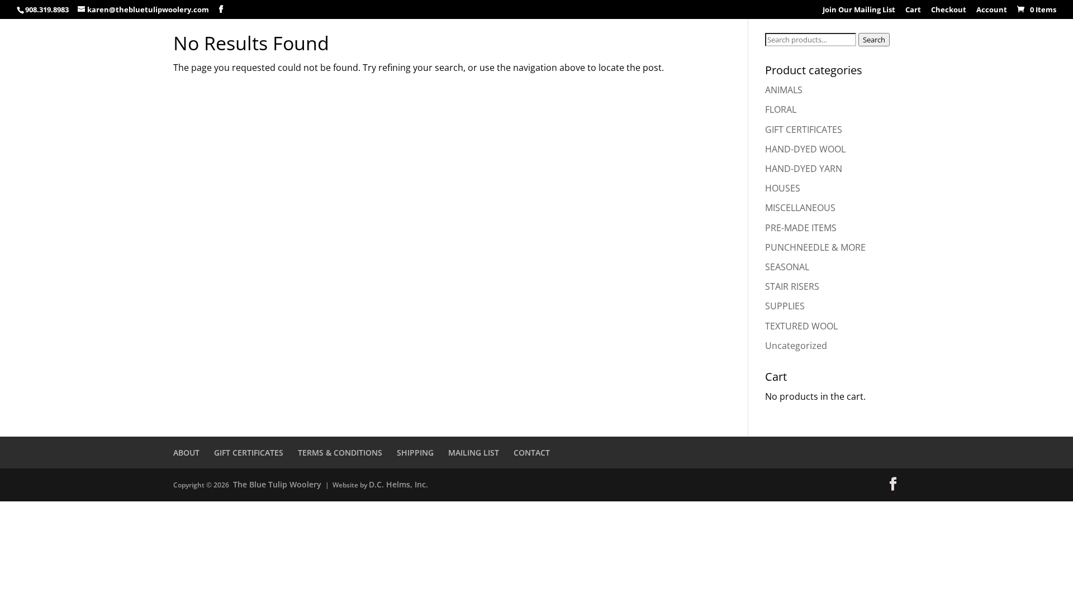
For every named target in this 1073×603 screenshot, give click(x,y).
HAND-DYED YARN (803, 168)
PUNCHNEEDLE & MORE (815, 247)
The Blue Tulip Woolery (277, 484)
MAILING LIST (473, 452)
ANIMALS (784, 90)
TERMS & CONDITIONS (340, 452)
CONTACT (532, 452)
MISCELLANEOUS (800, 208)
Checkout (948, 10)
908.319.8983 (47, 9)
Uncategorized (796, 345)
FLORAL (780, 109)
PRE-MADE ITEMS (801, 228)
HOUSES (782, 188)
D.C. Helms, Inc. (398, 484)
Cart (913, 10)
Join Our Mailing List (859, 10)
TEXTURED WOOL (801, 326)
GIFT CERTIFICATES (803, 129)
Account (991, 10)
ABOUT (186, 452)
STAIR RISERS (792, 286)
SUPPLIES (785, 306)
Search (874, 40)
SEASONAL (787, 267)
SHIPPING (415, 452)
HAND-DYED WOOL (805, 149)
